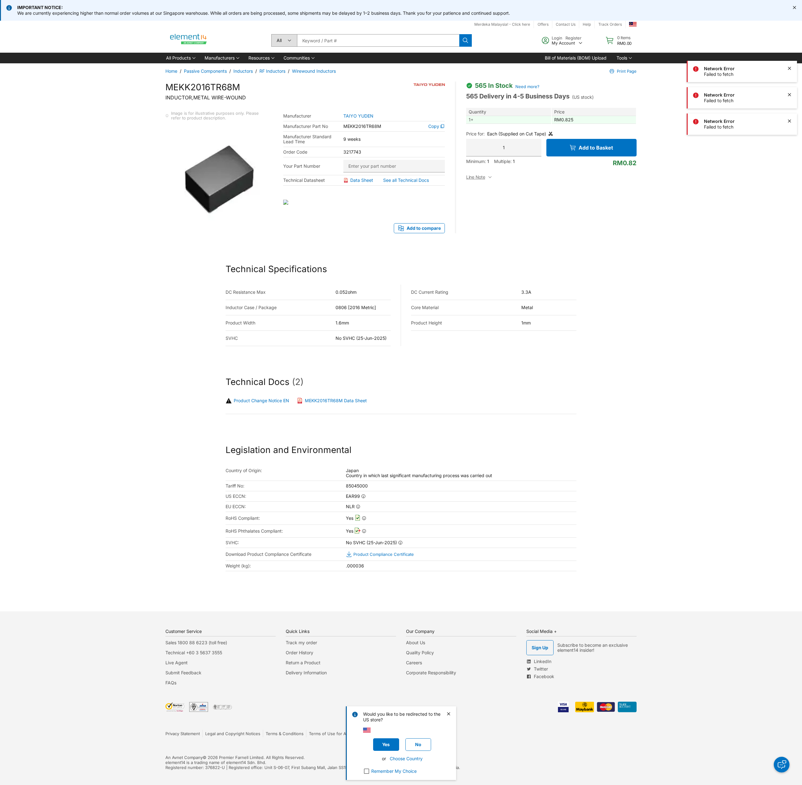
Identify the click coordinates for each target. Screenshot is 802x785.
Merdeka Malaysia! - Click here (502, 24)
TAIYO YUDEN (358, 116)
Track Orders (610, 24)
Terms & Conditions (285, 733)
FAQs (170, 682)
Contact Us (565, 24)
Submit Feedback (183, 672)
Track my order (301, 642)
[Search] (465, 40)
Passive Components (205, 71)
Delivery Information (306, 672)
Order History (299, 652)
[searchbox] (378, 40)
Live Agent (176, 662)
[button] (180, 58)
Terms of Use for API (329, 733)
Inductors (243, 71)
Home (171, 71)
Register (573, 37)
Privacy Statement (182, 733)
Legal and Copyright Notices (232, 733)
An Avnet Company (184, 757)
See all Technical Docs (406, 180)
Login (557, 37)
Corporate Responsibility (431, 672)
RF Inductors (272, 71)
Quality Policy (420, 652)
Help (587, 24)
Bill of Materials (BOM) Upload (576, 58)
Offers (543, 24)
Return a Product (303, 662)
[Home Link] (188, 40)
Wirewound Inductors (314, 71)
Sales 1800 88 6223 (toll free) (196, 642)
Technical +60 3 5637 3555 (193, 652)
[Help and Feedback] (781, 764)
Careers (414, 662)
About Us (415, 642)
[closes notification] (794, 7)
